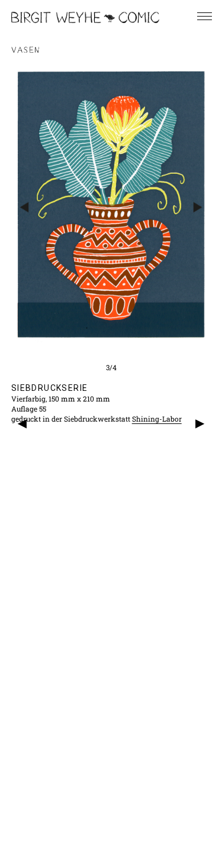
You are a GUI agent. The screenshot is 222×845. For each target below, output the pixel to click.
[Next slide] (197, 206)
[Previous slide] (24, 206)
